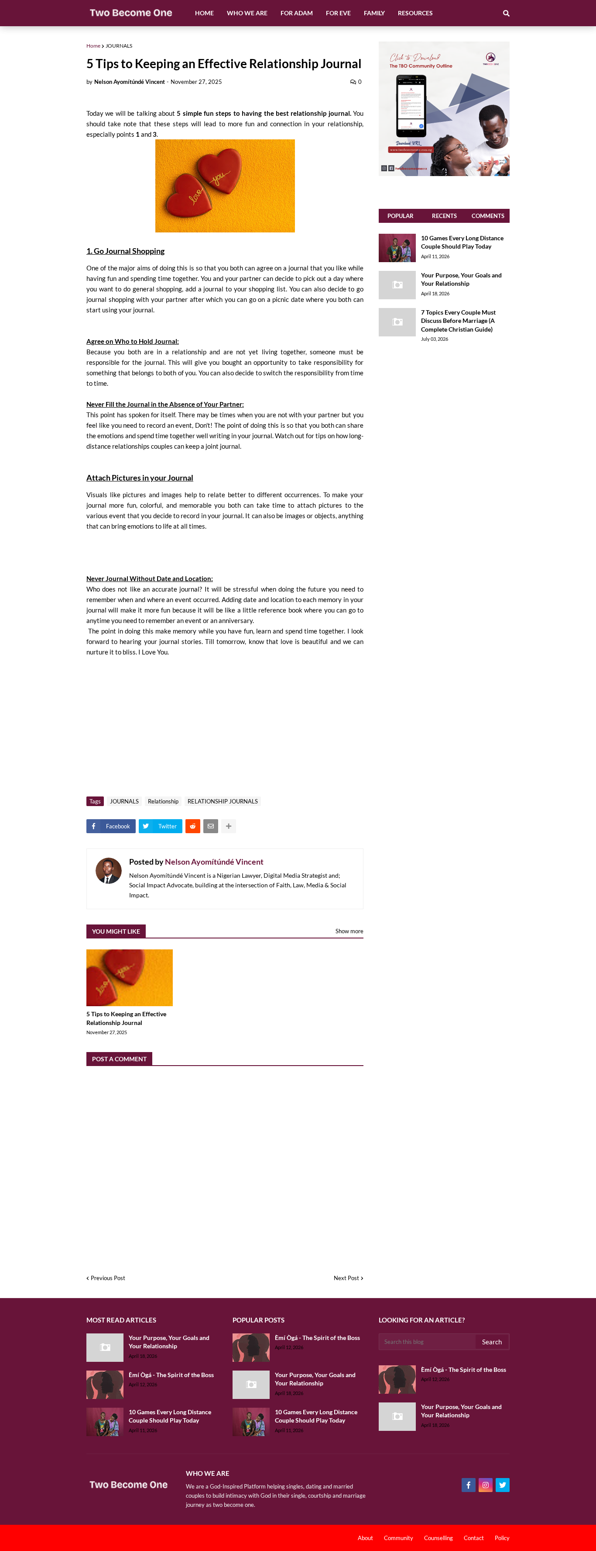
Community (398, 1537)
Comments (488, 215)
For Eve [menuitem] (338, 13)
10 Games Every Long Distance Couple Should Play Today (462, 242)
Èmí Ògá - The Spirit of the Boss (171, 1374)
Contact (474, 1537)
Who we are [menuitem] (247, 13)
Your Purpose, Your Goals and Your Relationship (461, 279)
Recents (444, 215)
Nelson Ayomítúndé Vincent (214, 861)
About (365, 1537)
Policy (502, 1537)
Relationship (163, 801)
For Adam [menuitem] (297, 13)
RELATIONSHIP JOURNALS (223, 801)
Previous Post (108, 1277)
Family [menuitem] (374, 13)
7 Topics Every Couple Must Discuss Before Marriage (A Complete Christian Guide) (458, 320)
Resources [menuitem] (415, 13)
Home (93, 45)
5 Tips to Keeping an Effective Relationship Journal (126, 1018)
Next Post (346, 1277)
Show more (349, 931)
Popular (400, 215)
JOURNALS (119, 45)
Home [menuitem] (204, 13)
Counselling (438, 1537)
